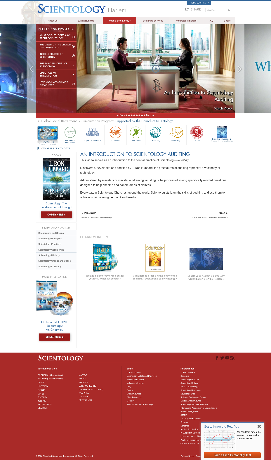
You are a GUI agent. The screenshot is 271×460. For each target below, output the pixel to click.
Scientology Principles (50, 238)
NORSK (82, 379)
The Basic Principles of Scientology (53, 65)
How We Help (48, 142)
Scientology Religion (189, 383)
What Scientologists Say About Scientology (55, 37)
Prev (122, 115)
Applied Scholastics (92, 140)
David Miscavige (187, 394)
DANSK (41, 382)
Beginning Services (153, 21)
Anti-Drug (156, 140)
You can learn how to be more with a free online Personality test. (249, 435)
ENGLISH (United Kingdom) (50, 379)
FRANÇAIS (43, 386)
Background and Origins (51, 233)
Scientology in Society (50, 266)
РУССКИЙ (42, 397)
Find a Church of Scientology (140, 404)
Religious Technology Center (193, 397)
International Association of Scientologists (198, 408)
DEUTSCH (43, 408)
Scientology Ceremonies (51, 250)
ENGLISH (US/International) (50, 375)
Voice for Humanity (135, 379)
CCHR (197, 140)
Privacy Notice (187, 456)
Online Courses (134, 394)
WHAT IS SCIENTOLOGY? (56, 148)
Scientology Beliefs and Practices (142, 376)
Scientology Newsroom (190, 390)
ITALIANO (83, 396)
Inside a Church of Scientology (51, 55)
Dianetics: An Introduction (48, 74)
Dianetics (184, 376)
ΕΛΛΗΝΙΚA (84, 393)
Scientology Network (189, 379)
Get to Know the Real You (221, 426)
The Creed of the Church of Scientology (55, 46)
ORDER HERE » (56, 214)
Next (149, 115)
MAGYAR (83, 375)
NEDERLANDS (44, 404)
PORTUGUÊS (85, 400)
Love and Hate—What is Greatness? (54, 84)
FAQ (211, 21)
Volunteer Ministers (186, 21)
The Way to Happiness (70, 141)
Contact (130, 401)
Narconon (136, 140)
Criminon (115, 140)
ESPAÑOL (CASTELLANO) (91, 389)
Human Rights (176, 140)
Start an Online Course (190, 401)
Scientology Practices (49, 244)
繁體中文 (42, 401)
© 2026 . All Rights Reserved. (64, 456)
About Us (53, 21)
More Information (134, 397)
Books (227, 21)
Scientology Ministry (49, 255)
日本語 (41, 394)
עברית (41, 389)
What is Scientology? (120, 21)
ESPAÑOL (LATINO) (88, 386)
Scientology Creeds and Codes (54, 261)
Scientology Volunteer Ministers (194, 404)
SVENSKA (83, 382)
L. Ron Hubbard (86, 21)
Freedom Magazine (222, 140)
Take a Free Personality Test (232, 455)
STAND (183, 415)
